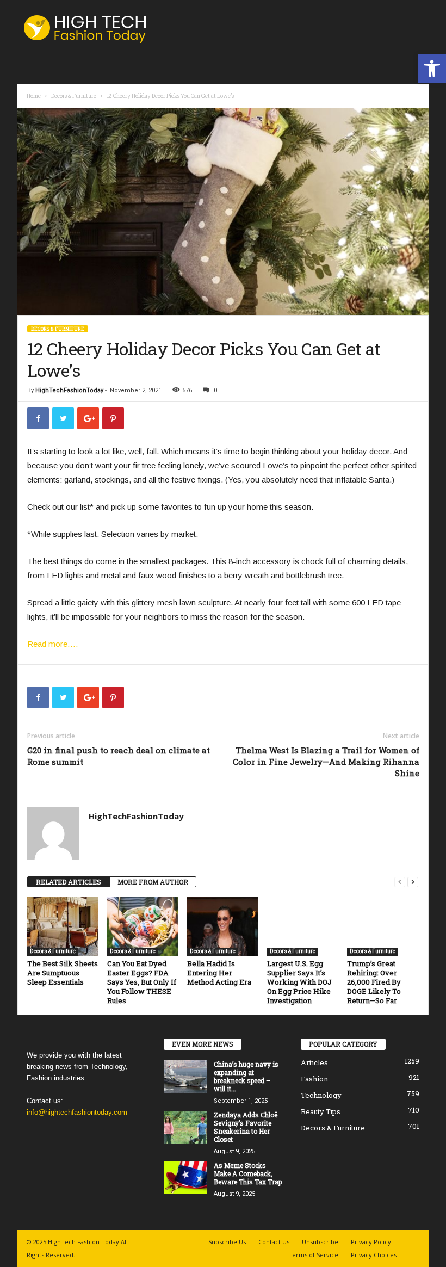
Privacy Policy (371, 1242)
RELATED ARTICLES (68, 881)
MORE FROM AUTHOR (152, 881)
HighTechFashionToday (69, 390)
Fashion (314, 1079)
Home (34, 96)
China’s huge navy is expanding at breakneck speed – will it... (246, 1076)
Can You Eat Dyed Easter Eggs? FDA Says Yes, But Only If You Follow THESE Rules (141, 982)
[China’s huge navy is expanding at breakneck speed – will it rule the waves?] (185, 1076)
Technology (321, 1095)
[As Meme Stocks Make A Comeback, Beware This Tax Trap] (185, 1177)
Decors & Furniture (73, 96)
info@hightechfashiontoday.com (77, 1112)
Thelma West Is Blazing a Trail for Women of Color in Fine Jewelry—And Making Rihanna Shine (326, 761)
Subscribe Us (227, 1242)
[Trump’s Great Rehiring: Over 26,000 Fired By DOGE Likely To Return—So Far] (382, 926)
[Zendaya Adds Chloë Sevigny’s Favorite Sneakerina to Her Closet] (185, 1127)
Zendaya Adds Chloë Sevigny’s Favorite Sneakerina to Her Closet (245, 1127)
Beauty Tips (320, 1111)
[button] (432, 68)
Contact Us (273, 1242)
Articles (314, 1062)
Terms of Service (313, 1255)
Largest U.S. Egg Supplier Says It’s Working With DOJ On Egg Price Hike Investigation (299, 982)
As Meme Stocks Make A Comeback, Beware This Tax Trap (248, 1173)
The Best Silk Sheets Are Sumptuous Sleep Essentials (62, 973)
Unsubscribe (320, 1242)
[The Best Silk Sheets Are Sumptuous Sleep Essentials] (62, 926)
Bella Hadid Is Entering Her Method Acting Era (219, 973)
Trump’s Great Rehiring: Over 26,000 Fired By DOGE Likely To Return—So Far (374, 982)
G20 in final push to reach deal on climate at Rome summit (118, 756)
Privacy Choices (374, 1255)
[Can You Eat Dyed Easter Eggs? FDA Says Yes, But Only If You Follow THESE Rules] (142, 926)
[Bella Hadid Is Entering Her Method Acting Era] (222, 926)
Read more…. (52, 643)
